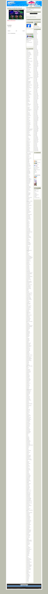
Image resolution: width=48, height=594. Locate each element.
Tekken (27, 511)
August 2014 (35, 66)
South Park (28, 474)
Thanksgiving (28, 516)
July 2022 (35, 31)
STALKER (28, 484)
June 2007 (35, 144)
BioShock (28, 92)
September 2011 (35, 98)
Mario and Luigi (28, 318)
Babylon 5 (28, 79)
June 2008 (35, 133)
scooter (27, 451)
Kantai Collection (28, 279)
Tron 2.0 (27, 536)
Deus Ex (27, 155)
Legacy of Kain (28, 296)
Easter (27, 177)
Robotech (28, 438)
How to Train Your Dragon (29, 257)
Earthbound (28, 176)
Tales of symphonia (29, 505)
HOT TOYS (28, 255)
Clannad (27, 121)
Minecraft (27, 339)
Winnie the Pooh (28, 566)
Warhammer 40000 (29, 559)
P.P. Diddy (35, 196)
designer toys (28, 153)
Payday (27, 395)
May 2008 (35, 134)
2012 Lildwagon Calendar (36, 197)
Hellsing (27, 248)
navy (27, 363)
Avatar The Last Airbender (29, 77)
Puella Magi (28, 420)
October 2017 (35, 33)
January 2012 (35, 94)
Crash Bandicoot (28, 135)
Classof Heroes (28, 124)
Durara (27, 174)
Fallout (27, 185)
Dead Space (28, 148)
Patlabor (27, 394)
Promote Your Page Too (28, 27)
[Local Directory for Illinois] (35, 177)
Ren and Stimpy (28, 431)
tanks (27, 506)
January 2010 (35, 116)
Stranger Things (28, 493)
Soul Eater (28, 473)
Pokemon (28, 409)
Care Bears (28, 112)
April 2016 (35, 48)
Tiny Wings (28, 526)
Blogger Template (23, 588)
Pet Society (28, 397)
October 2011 (35, 97)
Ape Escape (28, 69)
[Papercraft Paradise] (35, 165)
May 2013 (35, 80)
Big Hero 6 (28, 89)
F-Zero (27, 184)
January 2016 (35, 51)
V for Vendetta (28, 547)
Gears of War (28, 215)
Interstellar (28, 267)
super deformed (28, 498)
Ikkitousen (28, 263)
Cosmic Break (28, 134)
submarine (28, 496)
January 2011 (35, 105)
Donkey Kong (28, 166)
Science (27, 449)
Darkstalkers (28, 145)
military (27, 338)
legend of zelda (28, 298)
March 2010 (35, 114)
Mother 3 (27, 347)
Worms (27, 570)
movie (27, 351)
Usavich (27, 546)
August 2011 (35, 99)
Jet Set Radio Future (29, 273)
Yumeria (27, 578)
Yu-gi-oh (27, 577)
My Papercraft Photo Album (29, 42)
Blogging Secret (12, 588)
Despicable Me (28, 154)
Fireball (27, 195)
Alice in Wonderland (29, 58)
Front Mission (28, 203)
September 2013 (35, 76)
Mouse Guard (28, 350)
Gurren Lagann (28, 236)
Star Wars (28, 487)
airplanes (28, 56)
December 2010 (35, 106)
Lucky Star (28, 308)
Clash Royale (28, 123)
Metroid (27, 336)
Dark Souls (28, 143)
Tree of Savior (28, 535)
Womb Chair (27, 41)
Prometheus (28, 418)
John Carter (28, 274)
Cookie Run (28, 132)
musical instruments (29, 358)
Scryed (27, 454)
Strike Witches (28, 495)
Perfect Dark (28, 396)
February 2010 (35, 115)
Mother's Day (28, 348)
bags (27, 80)
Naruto (27, 362)
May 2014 (35, 69)
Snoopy (27, 471)
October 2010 (35, 108)
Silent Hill (28, 465)
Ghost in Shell (28, 217)
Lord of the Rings (28, 307)
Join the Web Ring (24, 587)
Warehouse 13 (28, 558)
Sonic (27, 472)
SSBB (27, 482)
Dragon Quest (28, 172)
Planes (27, 404)
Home (8, 5)
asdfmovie (28, 71)
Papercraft (11, 5)
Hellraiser (28, 247)
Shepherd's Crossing (29, 459)
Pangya (27, 388)
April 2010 (35, 113)
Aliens (27, 59)
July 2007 (35, 143)
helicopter (28, 246)
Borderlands (28, 101)
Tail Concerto (28, 504)
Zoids (27, 581)
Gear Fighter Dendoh (29, 214)
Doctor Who (28, 163)
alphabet (27, 60)
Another (27, 68)
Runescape (28, 442)
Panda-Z (27, 387)
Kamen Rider (28, 278)
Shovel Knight (28, 463)
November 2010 (35, 107)
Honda (27, 254)
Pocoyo (27, 407)
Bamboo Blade (28, 82)
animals (27, 65)
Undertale (28, 544)
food (27, 200)
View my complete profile (36, 26)
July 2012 (35, 89)
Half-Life (27, 239)
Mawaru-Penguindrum (29, 326)
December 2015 (35, 52)
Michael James (36, 25)
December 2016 (35, 41)
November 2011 (35, 96)
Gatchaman (28, 212)
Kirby (27, 289)
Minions (27, 341)
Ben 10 (27, 88)
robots (27, 439)
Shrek (27, 464)
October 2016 (35, 43)
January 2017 (35, 40)
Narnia (27, 361)
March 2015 (35, 60)
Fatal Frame (28, 188)
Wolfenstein (28, 567)
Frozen (27, 204)
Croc (27, 136)
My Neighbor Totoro (29, 360)
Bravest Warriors (28, 104)
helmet (27, 249)
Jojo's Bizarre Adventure (29, 276)
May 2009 (35, 123)
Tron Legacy (28, 537)
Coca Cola (28, 125)
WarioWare (28, 560)
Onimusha (28, 381)
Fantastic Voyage (28, 187)
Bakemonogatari (28, 81)
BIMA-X (27, 90)
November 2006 (35, 150)
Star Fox (27, 485)
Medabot (27, 329)
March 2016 (35, 49)
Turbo (27, 538)
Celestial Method (28, 115)
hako (27, 238)
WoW (27, 571)
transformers (28, 534)
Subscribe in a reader (36, 164)
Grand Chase (28, 228)
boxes (27, 103)
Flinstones (28, 199)
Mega (27, 330)
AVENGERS (28, 78)
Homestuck (28, 253)
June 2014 (35, 68)
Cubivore (27, 138)
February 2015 (35, 61)
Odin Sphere (28, 375)
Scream (27, 453)
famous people (28, 186)
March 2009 (35, 125)
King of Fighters (28, 286)
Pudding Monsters (28, 419)
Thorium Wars (28, 521)
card (27, 111)
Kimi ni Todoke (28, 285)
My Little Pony (28, 359)
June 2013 (35, 79)
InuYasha (28, 268)
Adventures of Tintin (29, 54)
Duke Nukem (28, 173)
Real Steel (28, 426)
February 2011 (35, 104)
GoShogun (28, 225)
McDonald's (28, 327)
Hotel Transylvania (28, 256)
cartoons (27, 113)
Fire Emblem (28, 194)
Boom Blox (28, 100)
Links (22, 5)
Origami (20, 5)
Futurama (28, 206)
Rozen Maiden (28, 441)
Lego (27, 300)
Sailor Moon (28, 443)
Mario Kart (28, 319)
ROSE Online (28, 440)
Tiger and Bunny (28, 524)
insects (27, 265)
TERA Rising (28, 513)
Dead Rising (28, 147)
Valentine (28, 548)
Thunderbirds (28, 522)
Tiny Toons (28, 525)
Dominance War (28, 165)
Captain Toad (28, 110)
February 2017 (35, 39)
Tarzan (27, 507)
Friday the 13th (28, 202)
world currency (28, 568)
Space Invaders (28, 475)
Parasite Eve (28, 393)
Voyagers (28, 555)
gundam (27, 235)
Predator (27, 416)
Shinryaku (28, 461)
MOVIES (27, 352)
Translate (31, 10)
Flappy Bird (28, 198)
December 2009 (35, 117)
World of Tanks (28, 569)
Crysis (27, 137)
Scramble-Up (28, 452)
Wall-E (27, 557)
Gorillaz (27, 224)
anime (27, 66)
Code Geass (28, 126)
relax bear (28, 430)
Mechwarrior (28, 328)
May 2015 (35, 58)
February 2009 (35, 126)
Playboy (27, 406)
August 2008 (35, 131)
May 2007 (35, 145)
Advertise (25, 5)
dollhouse (28, 164)
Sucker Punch (28, 497)
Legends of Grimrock (29, 299)
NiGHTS (27, 367)
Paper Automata (16, 5)
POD (27, 408)
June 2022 (35, 32)
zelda (27, 579)
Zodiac (27, 580)
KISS (27, 290)
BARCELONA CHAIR (28, 40)
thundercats (28, 523)
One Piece (28, 378)
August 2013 (35, 77)
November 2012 (35, 85)
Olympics (27, 377)
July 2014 (35, 67)
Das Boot (27, 146)
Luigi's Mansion (28, 309)
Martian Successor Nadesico (29, 321)
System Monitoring (18, 588)
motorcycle (28, 349)
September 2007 (35, 141)
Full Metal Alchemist (29, 205)
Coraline (27, 133)
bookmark (28, 99)
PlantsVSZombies (28, 405)
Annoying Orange (28, 67)
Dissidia (27, 161)
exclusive (28, 183)
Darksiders (28, 144)
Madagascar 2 (28, 312)
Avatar (27, 76)
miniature (28, 340)
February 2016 (35, 50)
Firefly (27, 196)
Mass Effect (28, 324)
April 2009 (35, 124)
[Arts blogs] (35, 171)
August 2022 (35, 30)
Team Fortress (28, 508)
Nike (27, 368)
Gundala (27, 234)
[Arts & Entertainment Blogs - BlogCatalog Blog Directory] (37, 175)
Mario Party (28, 320)
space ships (28, 476)
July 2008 (35, 132)
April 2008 (35, 135)
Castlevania (28, 114)
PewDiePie (28, 398)
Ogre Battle (28, 376)
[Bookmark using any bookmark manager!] (37, 170)
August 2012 (35, 88)
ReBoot (27, 427)
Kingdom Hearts (28, 288)
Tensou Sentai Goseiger (29, 512)
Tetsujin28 (28, 515)
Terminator (28, 514)
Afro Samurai (28, 55)
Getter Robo (28, 216)
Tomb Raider (28, 527)
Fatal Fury (28, 189)
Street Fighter (28, 494)
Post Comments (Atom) (13, 33)
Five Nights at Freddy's (29, 197)
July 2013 (35, 78)
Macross (27, 310)
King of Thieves (28, 287)
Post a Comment (9, 26)
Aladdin (27, 57)
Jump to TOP (40, 588)
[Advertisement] (30, 44)
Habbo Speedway (28, 237)
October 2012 (35, 86)
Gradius (27, 227)
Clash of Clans (28, 122)
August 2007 (35, 142)
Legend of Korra (28, 297)
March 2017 (35, 38)
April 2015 (35, 59)
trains (27, 533)
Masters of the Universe (29, 325)
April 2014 (35, 70)
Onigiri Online (28, 380)
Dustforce (28, 175)
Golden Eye (28, 223)
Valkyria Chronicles (29, 549)
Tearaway (28, 509)
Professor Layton (28, 417)
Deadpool (28, 149)
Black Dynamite (28, 93)
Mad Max (27, 311)
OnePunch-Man (28, 379)
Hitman (27, 251)
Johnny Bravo (28, 275)
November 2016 (35, 42)
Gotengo (27, 226)
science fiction (28, 450)
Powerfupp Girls (28, 415)
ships (27, 462)
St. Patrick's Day (28, 483)
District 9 (27, 162)
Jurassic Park (28, 277)
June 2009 (35, 122)
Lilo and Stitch (28, 301)
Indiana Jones (28, 264)
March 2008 (35, 136)
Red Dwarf (28, 428)
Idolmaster (28, 262)
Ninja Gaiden (28, 369)
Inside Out (28, 266)
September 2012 (35, 87)
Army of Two (28, 70)
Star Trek (27, 486)
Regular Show (28, 429)
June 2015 (35, 57)
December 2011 (35, 95)
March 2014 (35, 71)
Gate (27, 213)
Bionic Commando (28, 91)
